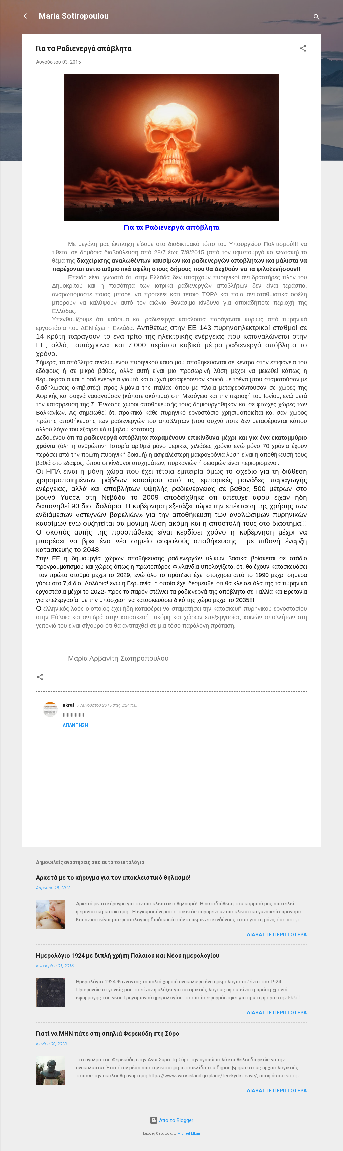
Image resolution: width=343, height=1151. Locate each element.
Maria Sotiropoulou (74, 16)
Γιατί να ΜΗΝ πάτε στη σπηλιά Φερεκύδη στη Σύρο (107, 1033)
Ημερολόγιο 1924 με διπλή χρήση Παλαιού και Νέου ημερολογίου (127, 955)
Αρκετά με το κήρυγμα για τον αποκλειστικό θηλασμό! (113, 877)
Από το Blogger (175, 1120)
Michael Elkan (188, 1133)
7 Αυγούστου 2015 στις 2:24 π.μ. (107, 705)
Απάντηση (75, 725)
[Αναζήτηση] (317, 18)
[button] (303, 49)
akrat (68, 705)
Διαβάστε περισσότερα (277, 935)
